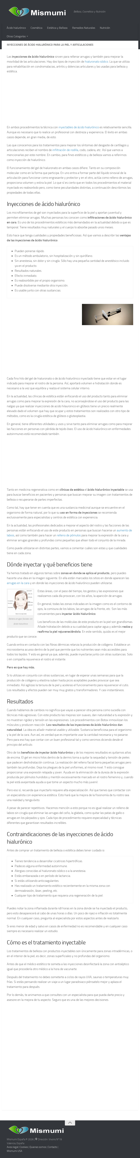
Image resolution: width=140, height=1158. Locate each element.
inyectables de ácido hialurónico (79, 127)
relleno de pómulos (69, 535)
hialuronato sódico (96, 61)
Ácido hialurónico (16, 27)
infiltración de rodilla (65, 150)
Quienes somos (38, 1147)
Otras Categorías (16, 36)
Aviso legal (12, 1147)
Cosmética (36, 27)
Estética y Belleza (57, 27)
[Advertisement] (70, 101)
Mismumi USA (14, 1151)
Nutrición (105, 27)
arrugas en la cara (18, 583)
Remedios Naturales (83, 27)
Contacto (52, 1147)
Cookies (24, 1147)
